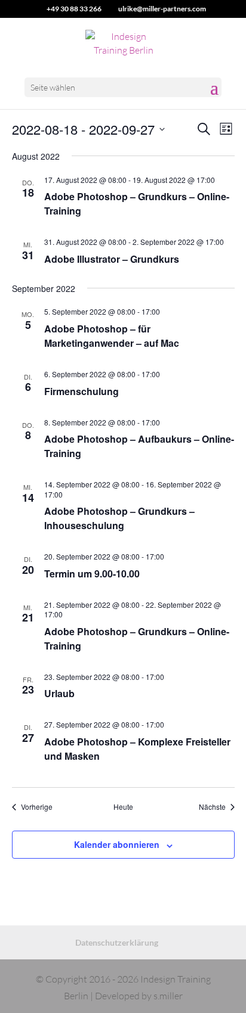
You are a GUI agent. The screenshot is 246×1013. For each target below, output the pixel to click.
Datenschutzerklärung (116, 942)
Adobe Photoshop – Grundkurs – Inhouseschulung (119, 518)
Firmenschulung (81, 391)
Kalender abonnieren (116, 844)
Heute (123, 807)
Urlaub (59, 693)
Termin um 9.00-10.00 (92, 573)
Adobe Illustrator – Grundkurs (111, 259)
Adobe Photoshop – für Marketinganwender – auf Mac (111, 336)
